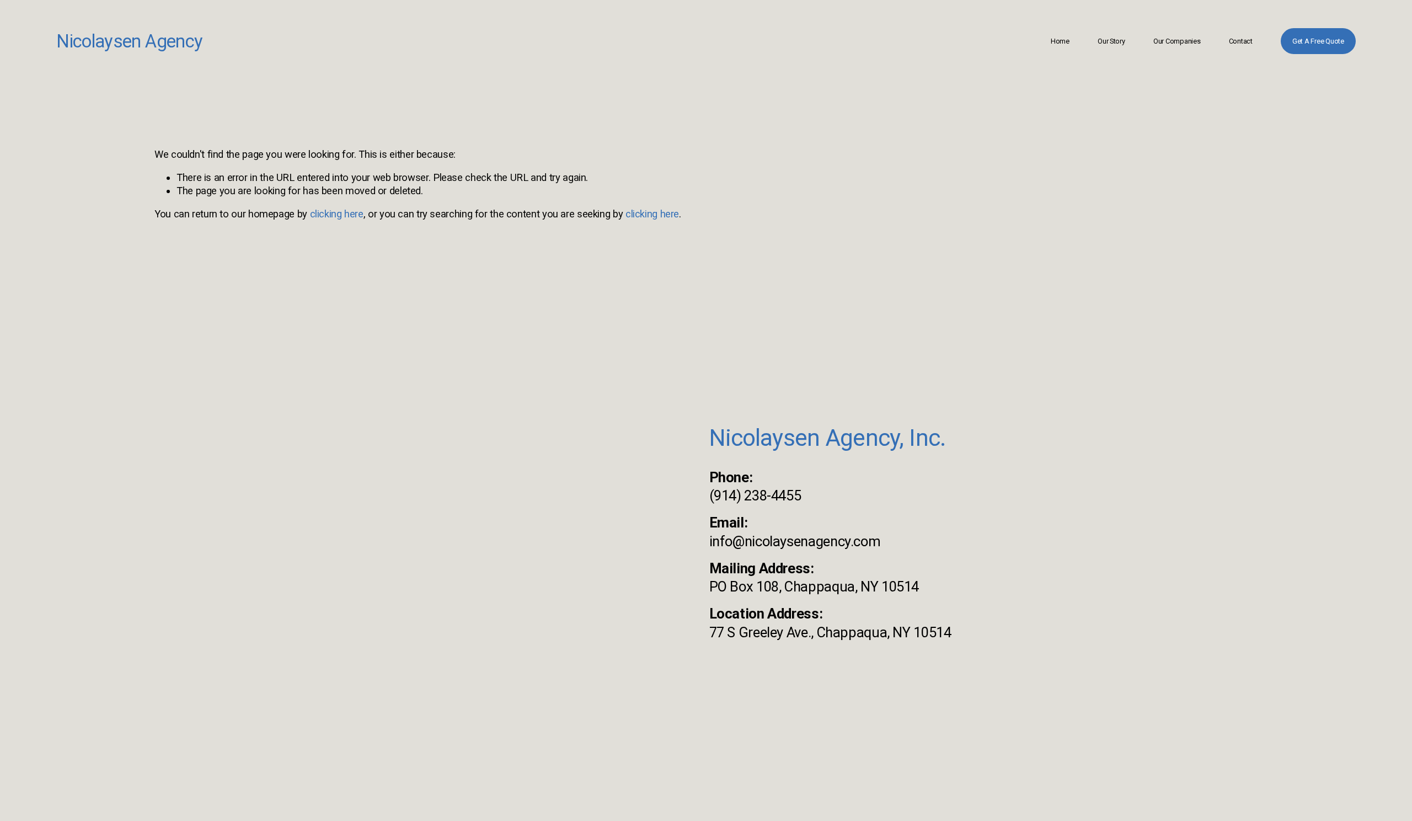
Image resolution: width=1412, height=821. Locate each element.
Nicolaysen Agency (129, 41)
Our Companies (1177, 41)
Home (1060, 41)
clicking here (336, 214)
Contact (1241, 41)
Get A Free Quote (1318, 41)
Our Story (1111, 41)
